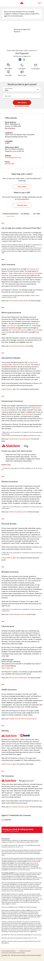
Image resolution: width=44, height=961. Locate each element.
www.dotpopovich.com (13, 157)
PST (16, 147)
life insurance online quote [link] (18, 677)
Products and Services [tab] (10, 214)
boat (14, 364)
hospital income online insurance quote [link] (22, 719)
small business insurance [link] (17, 614)
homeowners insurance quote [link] (19, 439)
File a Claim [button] (22, 186)
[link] (35, 66)
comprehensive (27, 273)
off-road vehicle (23, 364)
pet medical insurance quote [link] (19, 807)
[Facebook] (20, 59)
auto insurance (32, 269)
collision (15, 273)
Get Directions (10, 128)
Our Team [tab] (36, 214)
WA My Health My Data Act (9, 951)
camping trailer (7, 364)
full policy (34, 863)
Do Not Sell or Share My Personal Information (13, 952)
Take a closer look (8, 668)
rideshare (5, 275)
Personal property (27, 414)
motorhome (33, 362)
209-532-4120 (9, 164)
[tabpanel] (22, 141)
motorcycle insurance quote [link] (19, 346)
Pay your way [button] (22, 205)
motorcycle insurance (19, 330)
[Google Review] (24, 59)
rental (37, 273)
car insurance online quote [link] (18, 300)
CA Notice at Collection (25, 951)
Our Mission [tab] (25, 214)
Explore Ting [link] (6, 465)
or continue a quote (22, 106)
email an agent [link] (11, 389)
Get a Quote (22, 102)
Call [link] (3, 389)
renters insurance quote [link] (17, 512)
